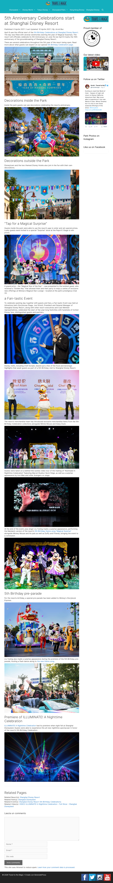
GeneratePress (40, 875)
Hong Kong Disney (77, 10)
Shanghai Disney (92, 10)
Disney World (28, 10)
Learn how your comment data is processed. (56, 867)
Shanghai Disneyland (27, 799)
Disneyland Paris (58, 10)
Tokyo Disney (42, 10)
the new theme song (45, 661)
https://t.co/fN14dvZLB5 (93, 110)
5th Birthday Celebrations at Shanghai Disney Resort (56, 32)
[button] (106, 63)
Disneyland (13, 10)
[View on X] (106, 85)
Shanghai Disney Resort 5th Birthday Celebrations (40, 802)
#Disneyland (94, 108)
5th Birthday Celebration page (60, 45)
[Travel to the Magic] (56, 3)
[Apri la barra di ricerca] (103, 10)
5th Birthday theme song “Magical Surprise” (53, 531)
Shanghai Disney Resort (30, 797)
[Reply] (86, 127)
